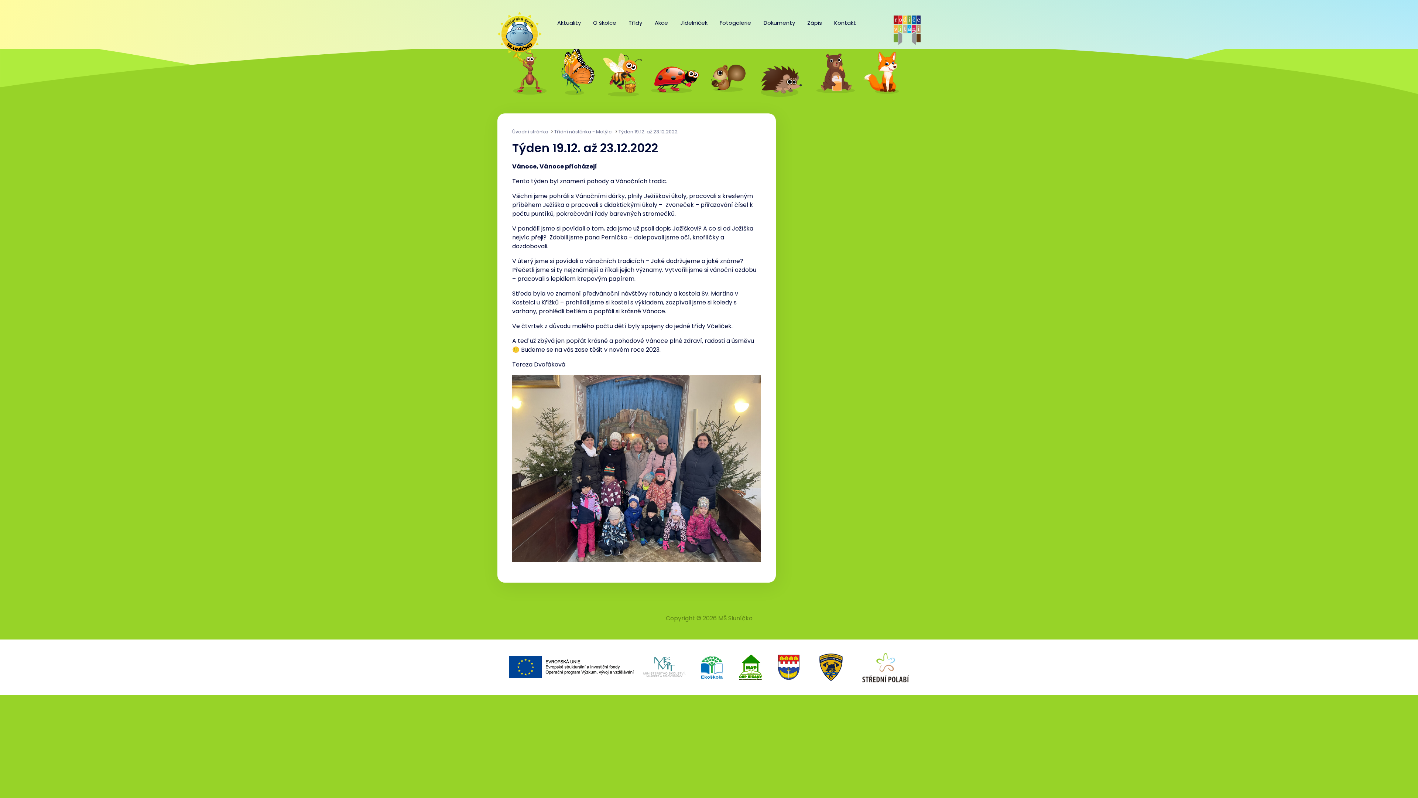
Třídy (635, 23)
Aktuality (569, 23)
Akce (661, 23)
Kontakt (845, 23)
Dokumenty (779, 23)
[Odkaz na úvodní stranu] (515, 30)
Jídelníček (694, 23)
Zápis (814, 23)
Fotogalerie (735, 23)
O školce (604, 23)
